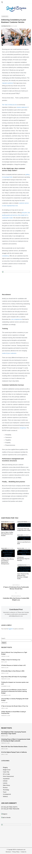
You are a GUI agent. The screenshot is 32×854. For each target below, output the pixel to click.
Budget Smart (6, 769)
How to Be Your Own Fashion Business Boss (14, 746)
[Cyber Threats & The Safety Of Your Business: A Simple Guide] (24, 569)
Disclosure (8, 851)
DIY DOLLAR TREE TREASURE (10, 809)
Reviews (5, 787)
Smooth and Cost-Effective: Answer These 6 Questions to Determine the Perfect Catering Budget (14, 691)
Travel (4, 792)
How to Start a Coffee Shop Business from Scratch (7, 534)
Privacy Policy (15, 851)
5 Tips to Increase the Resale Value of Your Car (14, 706)
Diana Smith (20, 535)
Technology (6, 789)
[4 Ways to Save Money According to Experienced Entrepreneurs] (8, 553)
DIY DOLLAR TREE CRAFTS (9, 807)
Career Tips (5, 16)
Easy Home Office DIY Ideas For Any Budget (14, 676)
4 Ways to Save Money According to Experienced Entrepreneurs (7, 561)
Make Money (6, 785)
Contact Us (23, 851)
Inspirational (6, 778)
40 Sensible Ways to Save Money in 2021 (12, 671)
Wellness (5, 796)
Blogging (5, 767)
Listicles (5, 783)
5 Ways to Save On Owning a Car (10, 659)
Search (3, 638)
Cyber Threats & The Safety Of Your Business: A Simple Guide (23, 576)
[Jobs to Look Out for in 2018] (24, 538)
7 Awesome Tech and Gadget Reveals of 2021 (24, 529)
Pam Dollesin (20, 548)
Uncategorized (7, 794)
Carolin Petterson (22, 521)
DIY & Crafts (6, 774)
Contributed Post (22, 565)
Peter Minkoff (5, 521)
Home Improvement (8, 776)
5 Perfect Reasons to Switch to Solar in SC (13, 665)
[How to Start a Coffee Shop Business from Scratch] (8, 526)
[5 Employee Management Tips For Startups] (24, 552)
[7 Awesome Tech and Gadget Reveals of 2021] (24, 525)
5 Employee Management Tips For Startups (23, 558)
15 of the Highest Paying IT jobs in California (14, 752)
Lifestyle (5, 781)
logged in (10, 628)
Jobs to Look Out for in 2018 (23, 542)
